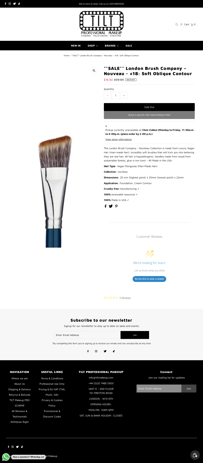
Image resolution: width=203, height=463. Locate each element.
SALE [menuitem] (129, 45)
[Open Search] (177, 24)
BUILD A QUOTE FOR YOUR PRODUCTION (149, 115)
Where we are (19, 378)
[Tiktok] (19, 4)
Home (66, 55)
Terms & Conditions (52, 378)
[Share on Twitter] (111, 206)
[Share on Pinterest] (116, 206)
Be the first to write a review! (149, 278)
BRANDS (110, 45)
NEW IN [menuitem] (76, 45)
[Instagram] (10, 4)
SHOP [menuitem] (91, 45)
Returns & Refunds (19, 394)
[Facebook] (5, 4)
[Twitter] (14, 4)
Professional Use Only (52, 383)
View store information (118, 139)
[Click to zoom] (94, 70)
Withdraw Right (19, 421)
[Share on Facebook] (106, 206)
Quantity (109, 89)
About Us (19, 383)
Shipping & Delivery (19, 389)
